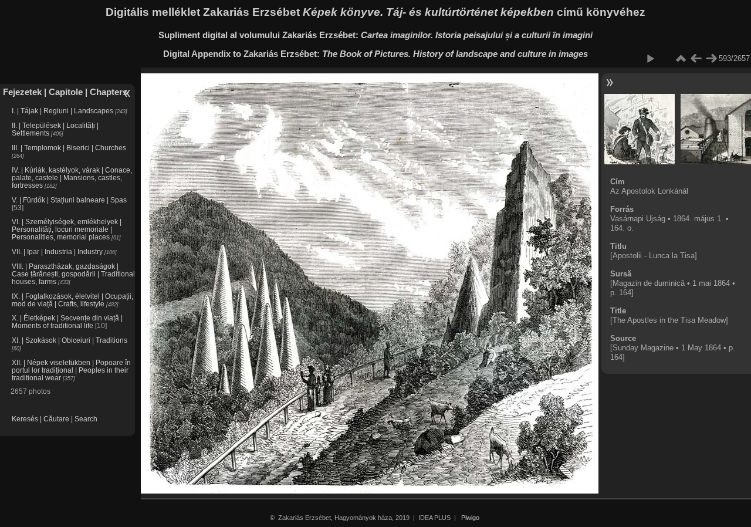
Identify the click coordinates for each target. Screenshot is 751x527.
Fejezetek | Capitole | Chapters (65, 92)
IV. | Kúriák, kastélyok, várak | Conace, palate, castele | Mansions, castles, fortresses (72, 177)
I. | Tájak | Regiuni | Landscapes (62, 110)
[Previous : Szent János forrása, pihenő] (695, 58)
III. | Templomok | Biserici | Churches (69, 147)
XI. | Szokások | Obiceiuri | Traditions (69, 340)
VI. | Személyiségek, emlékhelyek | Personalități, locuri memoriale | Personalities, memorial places (66, 229)
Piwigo (470, 517)
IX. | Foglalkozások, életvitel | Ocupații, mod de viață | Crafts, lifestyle (72, 300)
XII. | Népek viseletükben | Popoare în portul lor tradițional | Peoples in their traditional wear (71, 370)
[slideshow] (650, 58)
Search (86, 419)
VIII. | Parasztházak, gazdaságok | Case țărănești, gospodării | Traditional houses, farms (73, 273)
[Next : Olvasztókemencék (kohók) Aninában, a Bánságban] (711, 58)
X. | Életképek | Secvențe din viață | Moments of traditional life (67, 321)
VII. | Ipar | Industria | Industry (57, 251)
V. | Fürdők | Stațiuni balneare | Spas (69, 200)
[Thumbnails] (680, 58)
